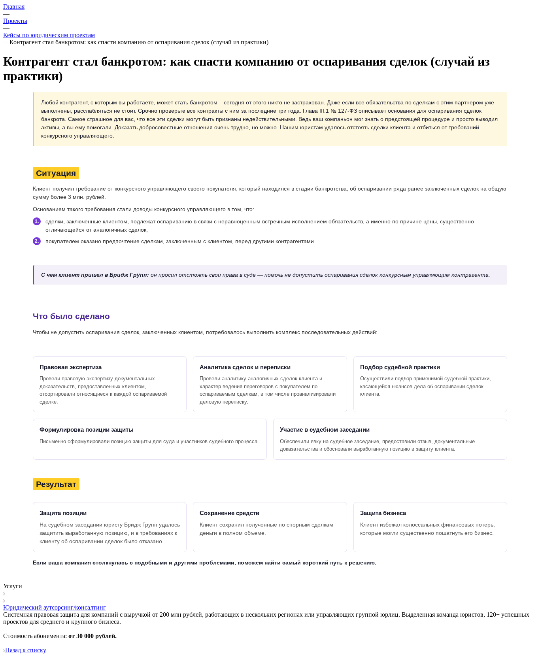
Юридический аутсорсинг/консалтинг (54, 607)
